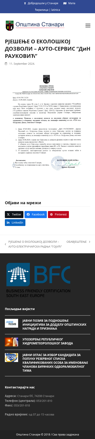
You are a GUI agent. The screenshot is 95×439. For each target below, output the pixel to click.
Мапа (71, 3)
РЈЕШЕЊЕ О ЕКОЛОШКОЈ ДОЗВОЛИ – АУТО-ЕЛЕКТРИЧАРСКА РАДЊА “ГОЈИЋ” (33, 244)
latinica (55, 10)
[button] (88, 25)
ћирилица (41, 10)
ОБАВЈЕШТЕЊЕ (76, 242)
